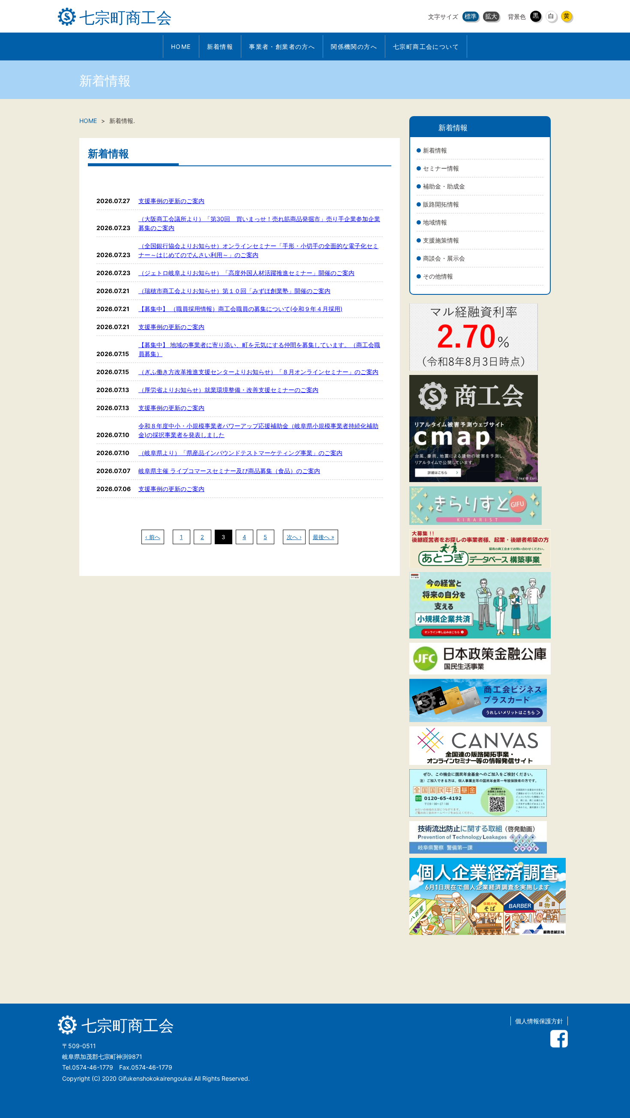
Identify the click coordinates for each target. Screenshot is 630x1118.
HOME (88, 120)
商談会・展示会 (444, 258)
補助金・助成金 (444, 186)
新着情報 (435, 150)
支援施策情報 (441, 240)
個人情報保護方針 (539, 1021)
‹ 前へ (152, 537)
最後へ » (323, 537)
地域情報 (435, 222)
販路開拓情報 (441, 204)
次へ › (294, 537)
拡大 (491, 16)
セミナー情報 (441, 168)
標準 (471, 16)
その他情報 (438, 276)
